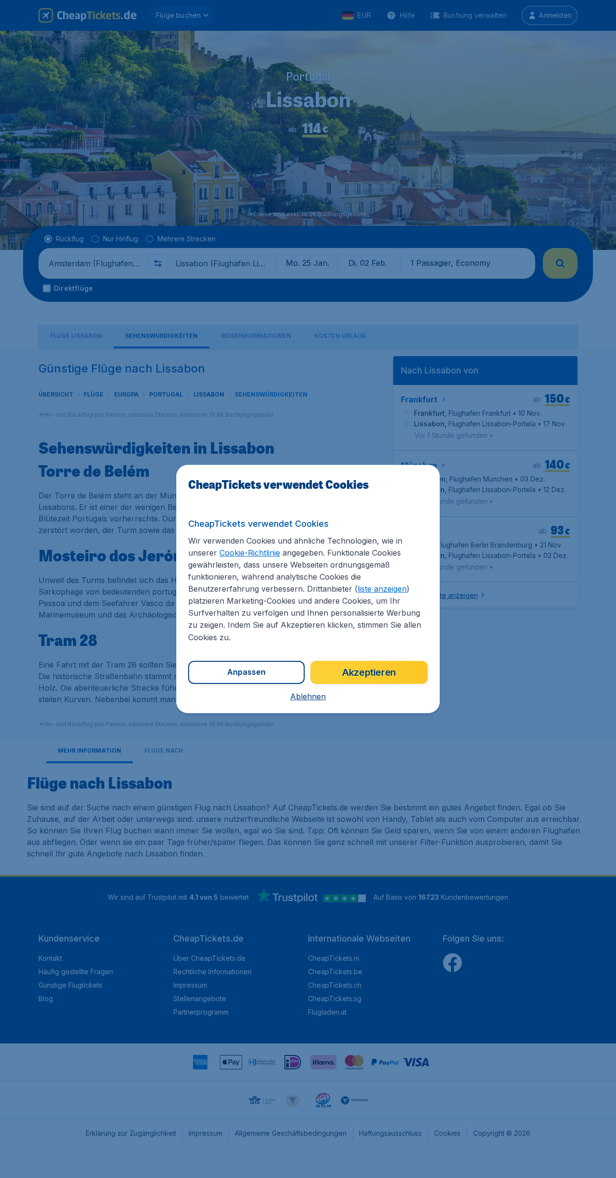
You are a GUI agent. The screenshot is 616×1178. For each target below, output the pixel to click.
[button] (308, 696)
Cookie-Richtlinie (249, 553)
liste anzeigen (382, 589)
